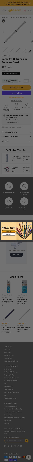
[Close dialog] (31, 224)
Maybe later (8, 234)
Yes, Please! (8, 231)
